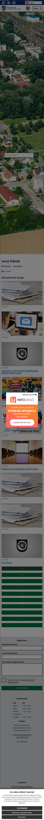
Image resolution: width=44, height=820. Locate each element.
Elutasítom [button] (22, 817)
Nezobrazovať (29, 394)
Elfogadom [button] (22, 808)
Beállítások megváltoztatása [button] (22, 812)
